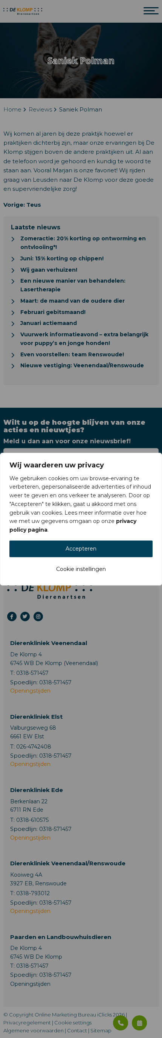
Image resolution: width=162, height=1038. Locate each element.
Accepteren (81, 548)
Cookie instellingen (81, 569)
